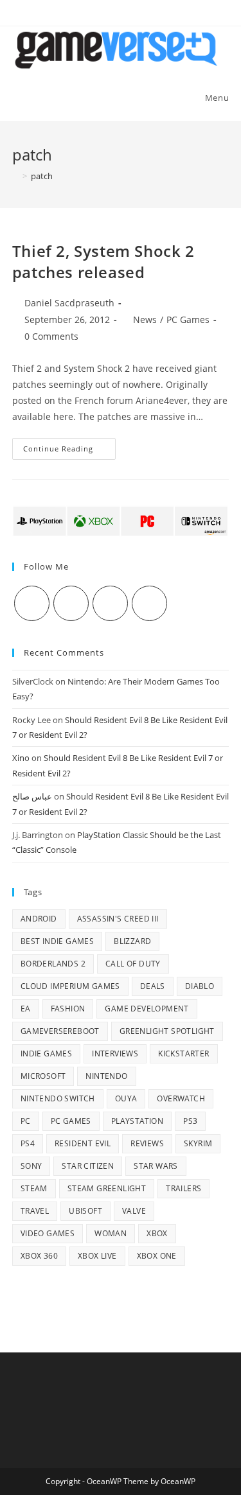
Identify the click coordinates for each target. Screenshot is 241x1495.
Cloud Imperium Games (70, 986)
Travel (35, 1210)
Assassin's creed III (118, 918)
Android (39, 918)
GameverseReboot (60, 1031)
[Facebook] (71, 603)
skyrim (198, 1143)
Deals (152, 986)
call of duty (133, 963)
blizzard (132, 941)
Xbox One (157, 1255)
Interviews (115, 1053)
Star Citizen (88, 1165)
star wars (156, 1165)
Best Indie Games (57, 941)
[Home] (15, 176)
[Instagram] (110, 603)
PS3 (190, 1120)
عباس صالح (32, 796)
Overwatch (181, 1098)
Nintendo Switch (58, 1098)
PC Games (188, 319)
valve (134, 1210)
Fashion (68, 1008)
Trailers (183, 1188)
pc (26, 1120)
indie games (46, 1053)
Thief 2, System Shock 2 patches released (103, 261)
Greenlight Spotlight (167, 1031)
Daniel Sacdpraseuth (69, 303)
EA (26, 1008)
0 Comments (51, 336)
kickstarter (183, 1053)
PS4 (28, 1143)
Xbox (157, 1233)
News (145, 319)
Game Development (146, 1008)
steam (34, 1188)
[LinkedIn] (149, 603)
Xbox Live (97, 1255)
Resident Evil (83, 1143)
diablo (199, 986)
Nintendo (106, 1076)
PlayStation (137, 1120)
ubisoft (85, 1210)
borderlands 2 (53, 963)
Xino (21, 758)
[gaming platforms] (120, 520)
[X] (31, 603)
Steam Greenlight (106, 1188)
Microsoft (43, 1076)
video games (48, 1233)
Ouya (126, 1098)
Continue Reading (69, 451)
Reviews (147, 1143)
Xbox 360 (39, 1255)
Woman (110, 1233)
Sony (31, 1165)
